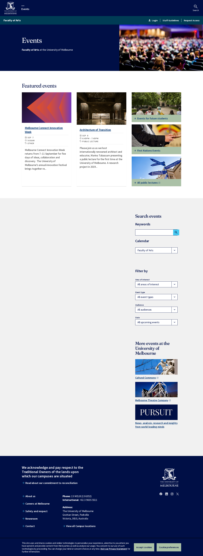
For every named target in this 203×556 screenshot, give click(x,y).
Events (25, 8)
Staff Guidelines (171, 20)
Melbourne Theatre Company (151, 400)
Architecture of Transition (95, 130)
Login (153, 20)
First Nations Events (148, 150)
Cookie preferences (169, 547)
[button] (156, 250)
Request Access (191, 20)
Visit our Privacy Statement (113, 548)
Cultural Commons (145, 377)
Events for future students (152, 118)
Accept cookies (144, 547)
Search (196, 10)
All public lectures (147, 182)
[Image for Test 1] (46, 107)
